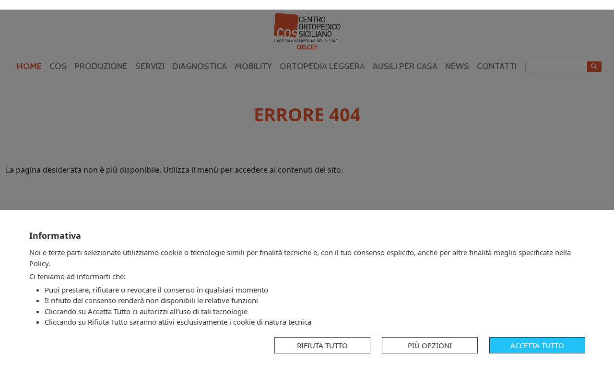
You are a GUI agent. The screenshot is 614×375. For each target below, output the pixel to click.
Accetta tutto (537, 345)
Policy (38, 263)
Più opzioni (430, 345)
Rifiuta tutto (322, 345)
